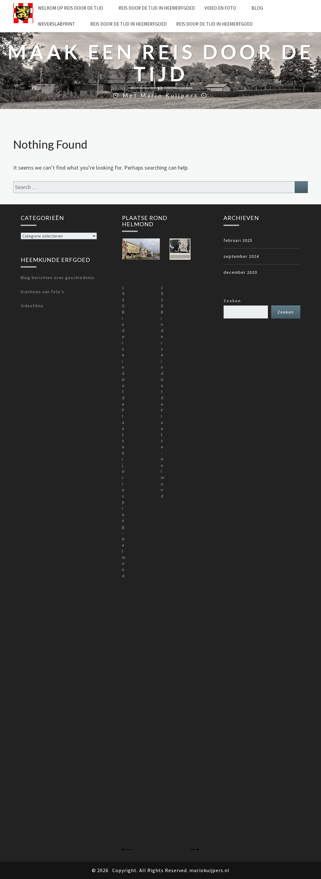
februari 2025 (238, 240)
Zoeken (232, 301)
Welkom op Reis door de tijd (70, 8)
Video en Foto (220, 8)
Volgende (194, 849)
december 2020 (240, 272)
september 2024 (241, 256)
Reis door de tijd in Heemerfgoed (156, 8)
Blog (257, 8)
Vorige (127, 849)
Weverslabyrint (56, 24)
